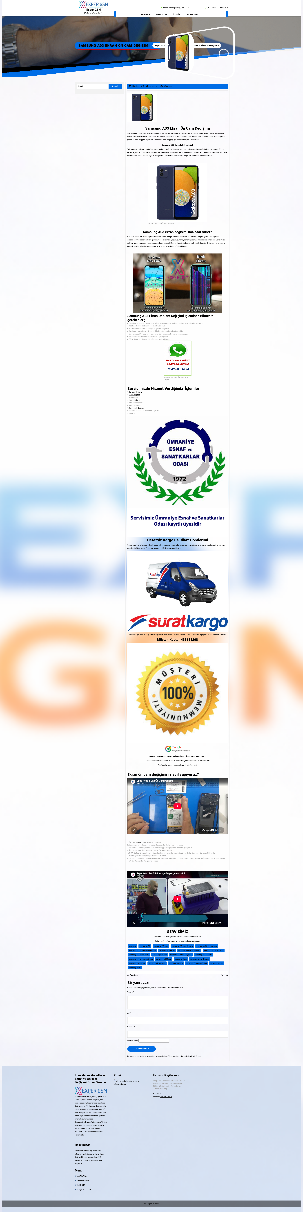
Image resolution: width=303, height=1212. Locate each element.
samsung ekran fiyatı (137, 963)
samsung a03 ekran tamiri (139, 955)
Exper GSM (93, 9)
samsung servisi (216, 963)
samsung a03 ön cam (203, 955)
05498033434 (222, 8)
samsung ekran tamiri (157, 963)
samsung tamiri (135, 968)
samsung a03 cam (161, 946)
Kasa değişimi (134, 400)
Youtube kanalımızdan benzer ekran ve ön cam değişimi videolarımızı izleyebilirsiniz (177, 761)
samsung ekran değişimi (199, 959)
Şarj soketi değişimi (136, 408)
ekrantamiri (153, 86)
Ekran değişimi (134, 395)
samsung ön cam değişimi (196, 963)
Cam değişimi (137, 842)
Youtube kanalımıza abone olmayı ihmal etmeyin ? (177, 765)
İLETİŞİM (176, 14)
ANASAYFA (145, 14)
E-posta (131, 1027)
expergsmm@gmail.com (179, 8)
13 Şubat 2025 (138, 86)
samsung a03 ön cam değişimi (141, 959)
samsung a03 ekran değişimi (189, 950)
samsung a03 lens (160, 955)
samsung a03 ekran (167, 950)
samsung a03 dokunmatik (207, 946)
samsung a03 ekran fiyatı (213, 950)
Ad (129, 1013)
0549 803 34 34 (166, 1097)
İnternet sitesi (132, 1041)
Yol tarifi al (157, 1093)
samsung (132, 946)
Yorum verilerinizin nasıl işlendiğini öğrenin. (184, 1056)
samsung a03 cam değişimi (182, 946)
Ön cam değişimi (135, 392)
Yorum (130, 992)
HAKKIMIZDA (161, 14)
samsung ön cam (176, 963)
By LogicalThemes (151, 1204)
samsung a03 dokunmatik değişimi (142, 950)
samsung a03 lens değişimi (180, 955)
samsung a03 (145, 946)
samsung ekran (181, 959)
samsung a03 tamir (163, 959)
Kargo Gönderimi (194, 14)
